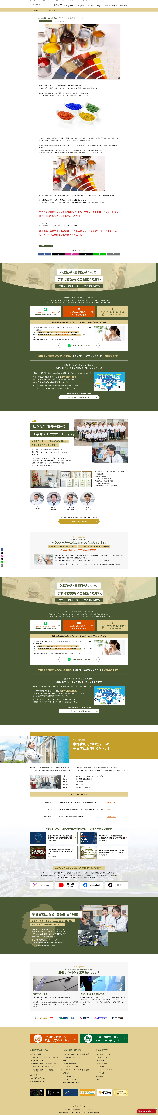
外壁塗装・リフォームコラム (46, 21)
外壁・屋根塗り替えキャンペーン (43, 1067)
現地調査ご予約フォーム (73, 1057)
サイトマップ (89, 1109)
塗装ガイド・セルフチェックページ (87, 356)
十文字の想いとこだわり (102, 1054)
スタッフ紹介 (103, 1063)
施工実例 (65, 1060)
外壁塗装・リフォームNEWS (71, 1082)
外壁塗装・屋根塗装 (35, 1054)
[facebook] (73, 1106)
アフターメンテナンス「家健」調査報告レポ (79, 1070)
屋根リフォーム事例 (72, 1067)
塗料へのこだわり (38, 1060)
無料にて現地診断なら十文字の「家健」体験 (76, 1054)
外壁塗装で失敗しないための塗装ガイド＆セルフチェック (47, 1071)
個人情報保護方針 (100, 1076)
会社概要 (101, 1067)
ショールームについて (105, 1070)
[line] (80, 1106)
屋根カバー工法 (34, 1075)
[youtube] (82, 1106)
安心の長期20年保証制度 (37, 1081)
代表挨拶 (101, 1060)
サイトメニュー (100, 1079)
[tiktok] (78, 1106)
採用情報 (101, 1073)
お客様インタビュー (72, 1076)
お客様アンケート (71, 1079)
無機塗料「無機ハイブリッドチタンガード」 (46, 1063)
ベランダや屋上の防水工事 (37, 1078)
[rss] (84, 1106)
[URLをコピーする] (113, 254)
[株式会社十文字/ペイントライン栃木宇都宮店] (35, 5)
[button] (44, 254)
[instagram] (76, 1106)
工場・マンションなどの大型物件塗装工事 (45, 1057)
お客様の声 (66, 1073)
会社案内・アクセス (101, 1057)
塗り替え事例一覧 (71, 1063)
